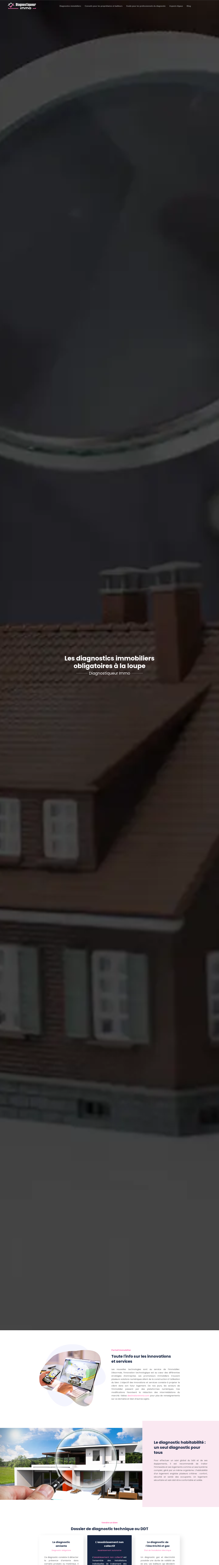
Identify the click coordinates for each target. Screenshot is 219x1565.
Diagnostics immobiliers (70, 6)
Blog (189, 6)
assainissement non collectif (108, 1557)
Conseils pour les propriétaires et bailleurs (103, 6)
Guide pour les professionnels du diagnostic (146, 6)
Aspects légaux (176, 6)
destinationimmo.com (138, 1395)
